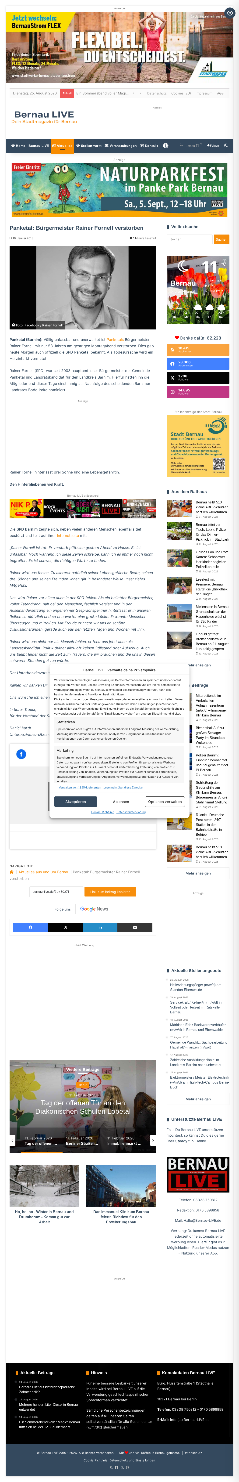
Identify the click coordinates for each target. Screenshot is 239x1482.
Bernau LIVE (38, 146)
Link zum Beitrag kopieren (110, 892)
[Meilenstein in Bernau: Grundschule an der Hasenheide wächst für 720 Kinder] (179, 613)
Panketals (115, 339)
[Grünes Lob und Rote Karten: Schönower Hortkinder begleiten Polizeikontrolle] (179, 558)
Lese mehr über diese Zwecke (123, 787)
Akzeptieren (75, 801)
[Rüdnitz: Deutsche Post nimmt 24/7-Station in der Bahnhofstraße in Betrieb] (179, 821)
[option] (83, 1106)
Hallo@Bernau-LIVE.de (202, 1220)
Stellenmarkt (91, 146)
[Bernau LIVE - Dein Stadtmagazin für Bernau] (44, 117)
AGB (220, 93)
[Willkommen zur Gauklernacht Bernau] (119, 190)
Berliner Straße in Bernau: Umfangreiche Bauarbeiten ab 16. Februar (83, 1111)
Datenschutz (157, 93)
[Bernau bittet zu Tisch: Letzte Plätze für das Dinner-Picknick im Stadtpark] (179, 531)
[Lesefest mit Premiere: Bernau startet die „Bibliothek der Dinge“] (179, 585)
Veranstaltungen (123, 146)
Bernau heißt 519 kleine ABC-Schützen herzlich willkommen (212, 507)
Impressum (204, 93)
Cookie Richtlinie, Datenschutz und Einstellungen (119, 1460)
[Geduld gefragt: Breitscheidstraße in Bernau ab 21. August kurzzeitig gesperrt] (179, 640)
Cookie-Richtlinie (102, 812)
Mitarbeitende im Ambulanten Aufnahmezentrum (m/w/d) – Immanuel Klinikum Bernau (211, 705)
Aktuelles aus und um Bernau (43, 872)
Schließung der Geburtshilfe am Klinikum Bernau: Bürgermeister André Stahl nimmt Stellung (211, 792)
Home (20, 146)
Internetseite (68, 535)
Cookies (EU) (181, 93)
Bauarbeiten (83, 1085)
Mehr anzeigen (198, 665)
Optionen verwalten (165, 801)
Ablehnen (121, 801)
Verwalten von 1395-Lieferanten (80, 787)
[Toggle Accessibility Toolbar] (230, 13)
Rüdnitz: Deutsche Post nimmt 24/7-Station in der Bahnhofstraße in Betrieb (210, 824)
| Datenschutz (191, 1453)
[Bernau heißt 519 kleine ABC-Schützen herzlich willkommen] (179, 508)
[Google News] (94, 909)
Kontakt (151, 146)
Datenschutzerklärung (131, 812)
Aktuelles (64, 146)
